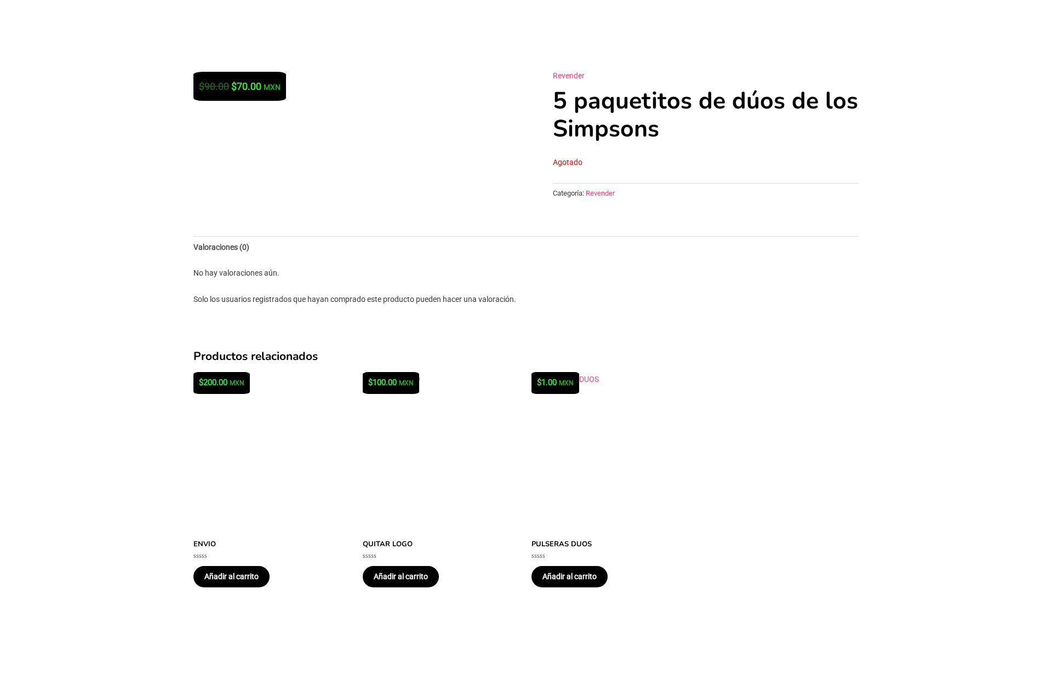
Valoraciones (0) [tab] (221, 247)
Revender (569, 75)
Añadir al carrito (231, 576)
